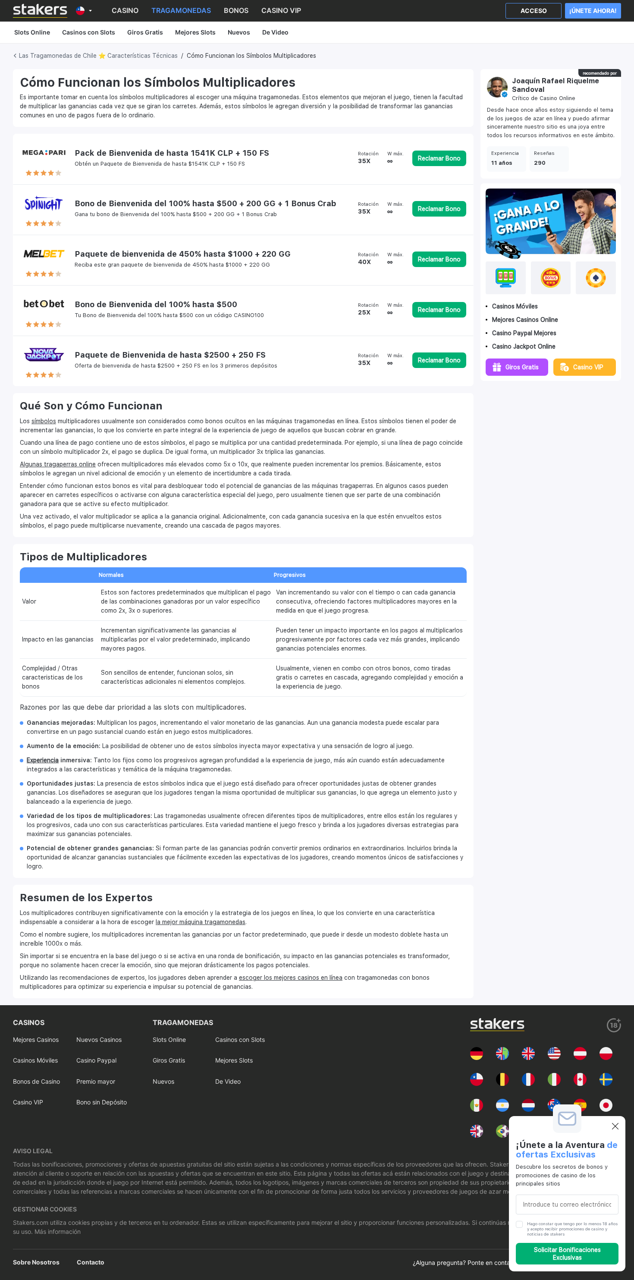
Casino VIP (281, 10)
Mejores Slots (195, 32)
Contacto (90, 1262)
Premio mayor (95, 1081)
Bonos (236, 10)
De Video (275, 32)
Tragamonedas (181, 10)
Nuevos (239, 32)
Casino (125, 10)
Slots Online (32, 32)
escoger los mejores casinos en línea (290, 977)
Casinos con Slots (88, 32)
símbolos (43, 421)
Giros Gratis (145, 32)
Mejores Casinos (36, 1039)
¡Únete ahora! (593, 10)
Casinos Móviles (35, 1060)
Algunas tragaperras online (58, 464)
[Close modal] (615, 1126)
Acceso (534, 10)
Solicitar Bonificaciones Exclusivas (567, 1253)
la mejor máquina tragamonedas (200, 921)
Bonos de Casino (36, 1081)
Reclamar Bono (439, 158)
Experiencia (43, 760)
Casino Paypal (96, 1060)
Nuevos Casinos (99, 1039)
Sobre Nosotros (36, 1262)
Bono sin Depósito (101, 1102)
